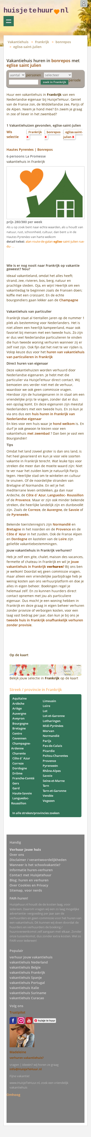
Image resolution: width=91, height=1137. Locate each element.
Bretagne (14, 529)
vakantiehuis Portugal (27, 982)
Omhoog (13, 1094)
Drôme (17, 773)
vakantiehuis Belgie (25, 967)
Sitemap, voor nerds (26, 890)
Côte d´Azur (36, 495)
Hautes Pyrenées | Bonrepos (30, 149)
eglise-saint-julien (27, 47)
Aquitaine (19, 698)
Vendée (48, 795)
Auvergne (54, 509)
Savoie (74, 509)
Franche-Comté (23, 778)
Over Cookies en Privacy (29, 885)
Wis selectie (13, 134)
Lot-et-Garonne (54, 716)
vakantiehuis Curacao (27, 998)
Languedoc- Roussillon (65, 495)
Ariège (17, 708)
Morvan (48, 731)
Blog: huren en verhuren (29, 880)
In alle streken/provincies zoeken (36, 813)
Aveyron (18, 718)
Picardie (49, 751)
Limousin (49, 701)
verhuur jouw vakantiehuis (31, 957)
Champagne (68, 300)
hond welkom (64, 423)
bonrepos (63, 42)
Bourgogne (20, 723)
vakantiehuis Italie (24, 988)
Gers (15, 783)
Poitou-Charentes (55, 756)
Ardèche (18, 703)
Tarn (46, 786)
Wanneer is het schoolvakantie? (35, 865)
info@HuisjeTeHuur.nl (26, 1069)
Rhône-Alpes (52, 771)
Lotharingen (51, 721)
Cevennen (19, 738)
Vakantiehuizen (9, 21)
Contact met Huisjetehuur (30, 875)
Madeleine (18, 1052)
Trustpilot (17, 1012)
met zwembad (38, 433)
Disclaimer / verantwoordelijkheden (38, 860)
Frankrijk (42, 42)
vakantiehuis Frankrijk (27, 972)
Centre (17, 733)
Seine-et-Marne (54, 781)
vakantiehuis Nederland (29, 962)
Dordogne (19, 539)
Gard (16, 788)
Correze (34, 509)
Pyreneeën (19, 514)
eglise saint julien (24, 65)
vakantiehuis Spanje (26, 977)
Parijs (47, 741)
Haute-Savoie (22, 793)
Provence (22, 500)
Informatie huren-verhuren (31, 870)
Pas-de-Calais (52, 746)
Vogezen (49, 801)
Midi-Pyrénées (53, 726)
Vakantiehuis (18, 42)
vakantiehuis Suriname (28, 993)
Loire (63, 539)
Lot (45, 711)
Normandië (62, 524)
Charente (19, 753)
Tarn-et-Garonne (54, 791)
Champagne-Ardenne (21, 746)
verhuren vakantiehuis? (27, 1058)
